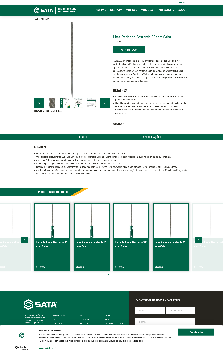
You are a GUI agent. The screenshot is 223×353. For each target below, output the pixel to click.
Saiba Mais (117, 124)
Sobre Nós (130, 10)
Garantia (107, 320)
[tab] (83, 137)
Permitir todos (196, 332)
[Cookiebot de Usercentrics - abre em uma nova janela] (22, 348)
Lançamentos (116, 10)
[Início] (57, 10)
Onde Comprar (165, 10)
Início (36, 19)
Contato (181, 10)
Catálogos (57, 320)
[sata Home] (40, 309)
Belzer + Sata (83, 324)
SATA (80, 315)
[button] (39, 103)
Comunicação (147, 10)
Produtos (100, 10)
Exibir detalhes (46, 348)
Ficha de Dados (130, 50)
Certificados (57, 324)
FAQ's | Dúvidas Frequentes (113, 324)
